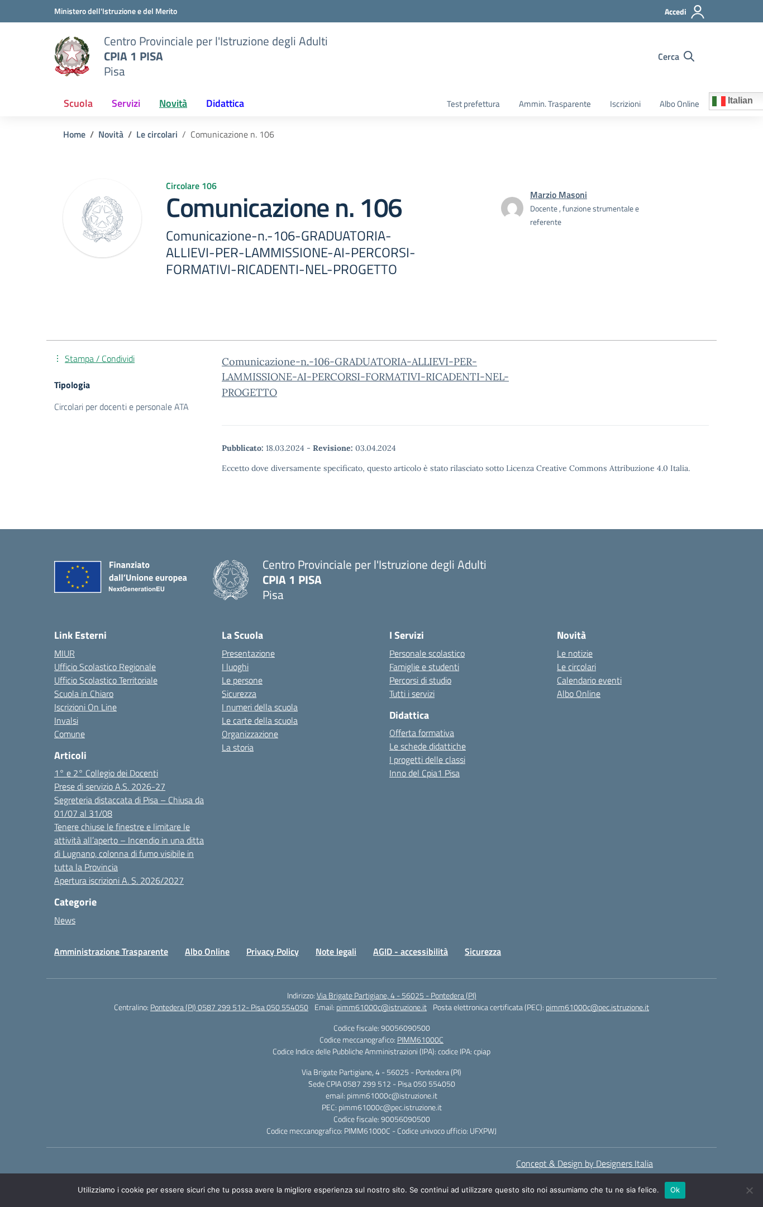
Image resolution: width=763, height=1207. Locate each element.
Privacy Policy (272, 951)
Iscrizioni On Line (85, 707)
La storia (238, 747)
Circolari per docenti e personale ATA (121, 406)
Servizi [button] (126, 103)
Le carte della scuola (260, 720)
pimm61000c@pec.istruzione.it (597, 1007)
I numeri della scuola (260, 707)
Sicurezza (239, 693)
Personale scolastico (427, 653)
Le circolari (576, 666)
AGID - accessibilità (410, 951)
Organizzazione (250, 734)
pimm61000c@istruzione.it (381, 1007)
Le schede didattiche (427, 746)
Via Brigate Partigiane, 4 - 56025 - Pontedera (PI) (396, 995)
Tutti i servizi (412, 693)
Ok (675, 1189)
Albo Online (679, 103)
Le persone (242, 680)
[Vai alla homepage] (72, 56)
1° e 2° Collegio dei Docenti (106, 773)
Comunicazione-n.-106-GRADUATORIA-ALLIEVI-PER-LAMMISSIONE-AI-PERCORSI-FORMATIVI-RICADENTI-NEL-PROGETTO (365, 376)
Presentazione (248, 653)
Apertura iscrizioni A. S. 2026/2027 (119, 880)
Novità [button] (173, 103)
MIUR (64, 653)
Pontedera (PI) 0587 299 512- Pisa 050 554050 (229, 1007)
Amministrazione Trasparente (111, 951)
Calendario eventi (589, 680)
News (64, 920)
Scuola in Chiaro (83, 693)
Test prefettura (473, 103)
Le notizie (575, 653)
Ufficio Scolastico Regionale (105, 666)
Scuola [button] (78, 103)
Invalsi (66, 720)
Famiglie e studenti (424, 666)
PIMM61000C (420, 1039)
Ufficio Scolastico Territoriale (106, 680)
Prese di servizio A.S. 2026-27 (109, 786)
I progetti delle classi (427, 759)
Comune (69, 734)
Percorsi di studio (420, 680)
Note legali (336, 951)
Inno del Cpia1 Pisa (424, 773)
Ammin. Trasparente (555, 103)
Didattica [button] (225, 103)
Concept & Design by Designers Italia (584, 1163)
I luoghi (235, 666)
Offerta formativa (421, 732)
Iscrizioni (625, 103)
